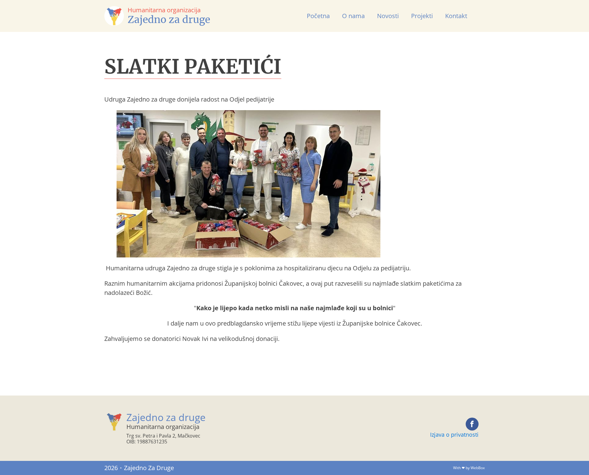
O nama (353, 16)
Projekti (422, 16)
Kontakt (456, 16)
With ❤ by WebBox (469, 467)
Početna (318, 16)
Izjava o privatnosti (454, 434)
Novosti (388, 16)
